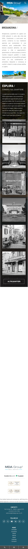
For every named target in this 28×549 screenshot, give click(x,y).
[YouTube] (11, 521)
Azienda (14, 539)
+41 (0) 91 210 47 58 (14, 511)
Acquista (14, 531)
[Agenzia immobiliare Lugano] (14, 3)
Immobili (14, 529)
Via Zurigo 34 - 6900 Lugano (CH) (14, 509)
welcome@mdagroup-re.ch (14, 513)
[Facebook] (3, 521)
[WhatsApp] (23, 521)
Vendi (14, 533)
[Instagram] (19, 521)
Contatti (14, 541)
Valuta (14, 535)
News (14, 537)
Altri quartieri (14, 281)
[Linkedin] (15, 521)
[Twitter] (7, 521)
